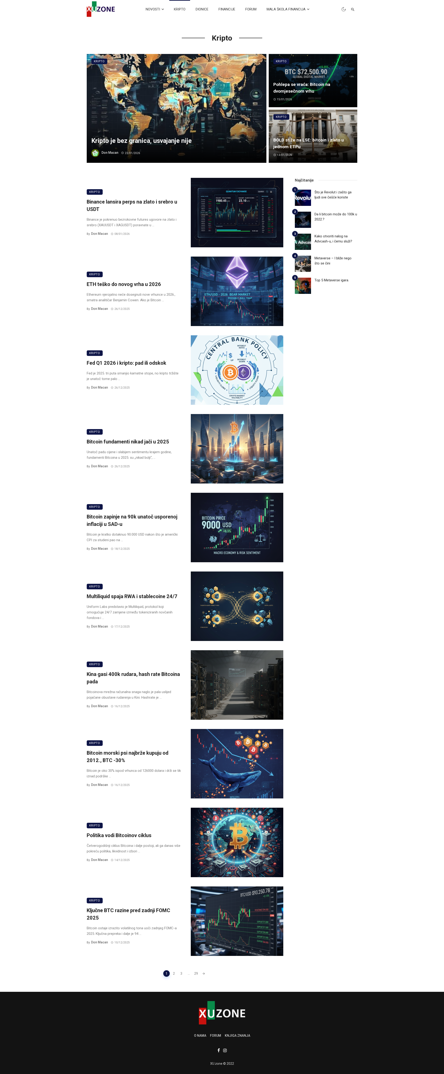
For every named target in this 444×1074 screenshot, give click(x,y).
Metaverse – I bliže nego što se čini (333, 261)
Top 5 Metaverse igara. (331, 280)
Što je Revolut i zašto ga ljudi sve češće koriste (333, 195)
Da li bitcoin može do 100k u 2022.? (335, 217)
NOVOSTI (153, 9)
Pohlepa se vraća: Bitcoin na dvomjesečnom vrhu (301, 88)
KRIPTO (179, 9)
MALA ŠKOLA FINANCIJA (286, 9)
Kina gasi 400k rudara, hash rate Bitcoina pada (133, 678)
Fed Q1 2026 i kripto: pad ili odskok (126, 363)
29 (196, 973)
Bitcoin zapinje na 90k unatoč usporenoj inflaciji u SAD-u (132, 520)
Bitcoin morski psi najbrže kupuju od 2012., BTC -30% (127, 756)
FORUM (250, 9)
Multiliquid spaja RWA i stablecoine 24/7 (132, 596)
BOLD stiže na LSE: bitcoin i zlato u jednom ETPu (308, 143)
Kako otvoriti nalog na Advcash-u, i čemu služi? (333, 239)
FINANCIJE (227, 9)
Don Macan (110, 153)
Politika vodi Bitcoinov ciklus (119, 835)
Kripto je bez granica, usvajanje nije (141, 140)
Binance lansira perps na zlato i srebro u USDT (132, 205)
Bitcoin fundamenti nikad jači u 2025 (128, 442)
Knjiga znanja (237, 1035)
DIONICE (202, 9)
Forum (215, 1035)
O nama (200, 1035)
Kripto (99, 61)
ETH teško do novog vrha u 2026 (124, 284)
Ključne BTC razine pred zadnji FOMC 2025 (128, 914)
